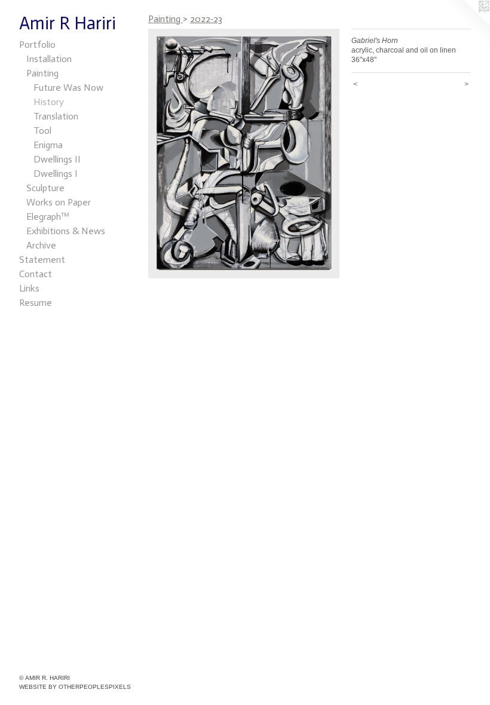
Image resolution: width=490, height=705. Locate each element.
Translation (55, 116)
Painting (42, 73)
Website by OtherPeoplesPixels (75, 686)
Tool (42, 130)
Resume (35, 302)
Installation (49, 59)
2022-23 (206, 18)
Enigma (48, 145)
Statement (42, 259)
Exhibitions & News (65, 231)
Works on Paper (58, 202)
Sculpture (45, 188)
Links (29, 288)
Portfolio (37, 44)
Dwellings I (55, 173)
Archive (41, 245)
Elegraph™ (47, 216)
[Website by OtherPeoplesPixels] (466, 24)
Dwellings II (57, 159)
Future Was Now (68, 87)
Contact (35, 274)
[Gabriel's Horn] (243, 153)
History (48, 102)
